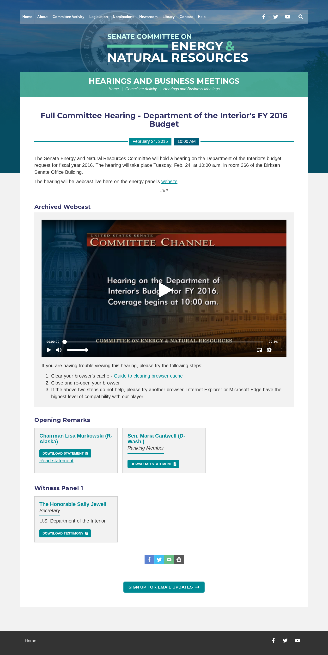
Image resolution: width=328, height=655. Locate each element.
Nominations (123, 17)
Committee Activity (68, 17)
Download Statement (63, 453)
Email (169, 559)
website (169, 181)
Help (202, 17)
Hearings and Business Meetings (164, 81)
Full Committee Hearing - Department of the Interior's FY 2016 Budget (164, 120)
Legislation (98, 17)
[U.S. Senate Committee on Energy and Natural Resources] (164, 48)
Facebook (149, 559)
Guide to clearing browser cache (148, 376)
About (42, 17)
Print (179, 559)
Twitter (159, 559)
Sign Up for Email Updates (160, 587)
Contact (186, 17)
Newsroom (148, 17)
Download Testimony (63, 533)
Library (169, 17)
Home (27, 17)
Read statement (56, 460)
